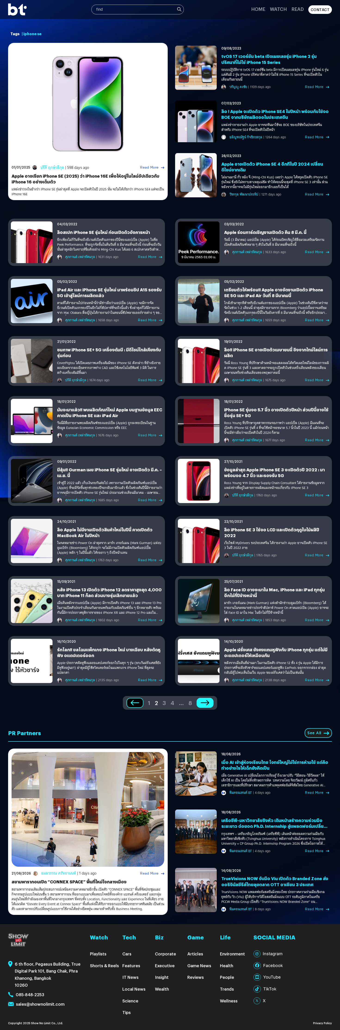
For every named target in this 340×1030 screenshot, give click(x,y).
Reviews (195, 977)
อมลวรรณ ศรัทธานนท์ (58, 873)
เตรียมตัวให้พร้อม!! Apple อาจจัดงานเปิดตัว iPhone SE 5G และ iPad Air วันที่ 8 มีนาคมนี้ (273, 292)
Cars (126, 954)
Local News (133, 989)
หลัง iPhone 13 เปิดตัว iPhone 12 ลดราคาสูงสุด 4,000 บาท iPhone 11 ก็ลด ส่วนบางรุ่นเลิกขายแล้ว (109, 592)
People (227, 977)
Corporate (165, 954)
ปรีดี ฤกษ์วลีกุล (52, 167)
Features (131, 965)
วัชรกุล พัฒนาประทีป (243, 194)
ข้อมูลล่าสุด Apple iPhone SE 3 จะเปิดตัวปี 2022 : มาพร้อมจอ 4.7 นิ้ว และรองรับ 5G (274, 472)
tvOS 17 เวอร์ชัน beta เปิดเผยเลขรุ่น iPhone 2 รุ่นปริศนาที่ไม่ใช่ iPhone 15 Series (269, 59)
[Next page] (205, 703)
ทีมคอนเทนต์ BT (240, 793)
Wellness (229, 1001)
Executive (165, 965)
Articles (195, 954)
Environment (232, 954)
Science (130, 1001)
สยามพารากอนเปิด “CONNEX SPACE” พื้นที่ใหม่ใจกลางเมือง (69, 882)
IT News (130, 977)
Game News (199, 965)
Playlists (98, 954)
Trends (227, 989)
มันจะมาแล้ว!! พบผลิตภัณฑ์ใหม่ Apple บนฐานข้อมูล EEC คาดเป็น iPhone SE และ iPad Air (109, 412)
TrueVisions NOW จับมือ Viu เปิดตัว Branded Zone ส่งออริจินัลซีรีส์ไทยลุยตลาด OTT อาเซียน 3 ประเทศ (274, 881)
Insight (162, 977)
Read (297, 9)
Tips (126, 1012)
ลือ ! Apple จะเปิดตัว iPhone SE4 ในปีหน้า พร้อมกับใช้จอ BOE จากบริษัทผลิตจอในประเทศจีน (275, 114)
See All (314, 733)
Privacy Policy (322, 1023)
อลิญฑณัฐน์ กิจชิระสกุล (245, 137)
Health (226, 965)
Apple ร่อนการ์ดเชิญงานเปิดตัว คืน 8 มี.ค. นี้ (265, 232)
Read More (149, 167)
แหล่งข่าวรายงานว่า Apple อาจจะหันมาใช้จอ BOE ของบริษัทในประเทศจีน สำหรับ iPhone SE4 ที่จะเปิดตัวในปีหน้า (271, 127)
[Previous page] (135, 703)
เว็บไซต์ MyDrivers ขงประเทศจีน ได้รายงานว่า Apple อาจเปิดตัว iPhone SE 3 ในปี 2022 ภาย (275, 545)
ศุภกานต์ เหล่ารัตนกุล (80, 257)
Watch (278, 9)
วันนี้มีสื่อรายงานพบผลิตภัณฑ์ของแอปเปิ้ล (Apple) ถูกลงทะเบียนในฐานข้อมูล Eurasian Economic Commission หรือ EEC (106, 425)
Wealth (162, 989)
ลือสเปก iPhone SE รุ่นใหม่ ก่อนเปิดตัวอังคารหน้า (103, 232)
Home (258, 9)
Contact (320, 9)
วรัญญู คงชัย (238, 87)
